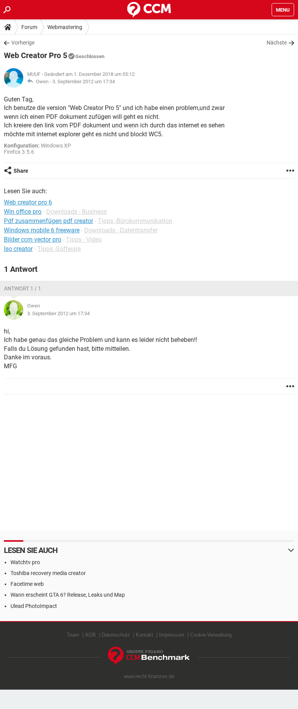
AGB (90, 635)
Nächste (277, 42)
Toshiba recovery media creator (48, 573)
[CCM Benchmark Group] (149, 656)
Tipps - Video (84, 239)
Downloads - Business (76, 211)
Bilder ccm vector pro (32, 239)
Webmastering (64, 27)
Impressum (171, 635)
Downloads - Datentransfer (121, 230)
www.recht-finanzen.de (149, 676)
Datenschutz (116, 635)
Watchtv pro (25, 562)
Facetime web (27, 584)
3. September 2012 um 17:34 (83, 81)
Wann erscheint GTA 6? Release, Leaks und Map (67, 595)
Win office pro (23, 211)
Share (21, 171)
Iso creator (18, 248)
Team (73, 635)
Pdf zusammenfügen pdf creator (48, 221)
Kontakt (144, 635)
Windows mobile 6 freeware (42, 230)
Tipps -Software (59, 248)
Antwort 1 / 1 (22, 288)
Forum (29, 27)
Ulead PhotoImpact (33, 606)
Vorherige (23, 42)
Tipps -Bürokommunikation (135, 221)
